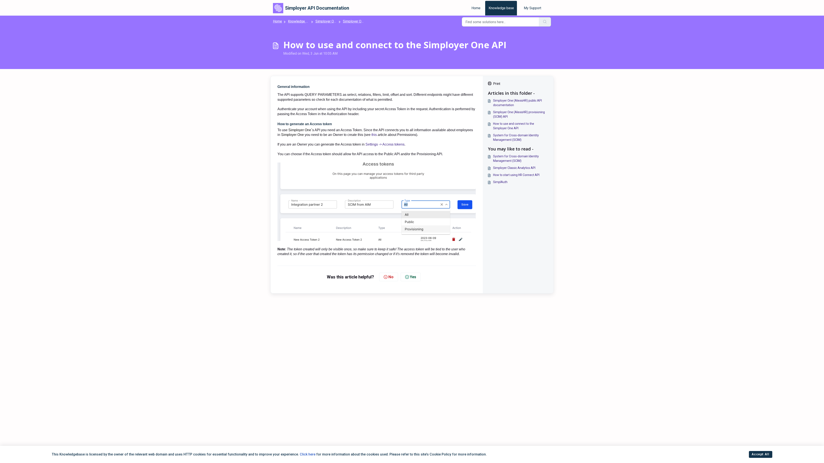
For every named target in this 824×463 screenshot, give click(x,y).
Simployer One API (329, 21)
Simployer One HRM (358, 21)
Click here (307, 454)
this (374, 135)
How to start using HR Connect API (516, 175)
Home (475, 8)
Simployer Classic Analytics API (514, 168)
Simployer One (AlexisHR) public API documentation (517, 103)
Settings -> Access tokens (384, 144)
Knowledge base (501, 8)
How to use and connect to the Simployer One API (513, 126)
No (391, 277)
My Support (532, 8)
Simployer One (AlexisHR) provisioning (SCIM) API (519, 114)
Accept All (760, 454)
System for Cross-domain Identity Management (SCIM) (516, 137)
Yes (413, 277)
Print (496, 84)
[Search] (545, 22)
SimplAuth (500, 182)
